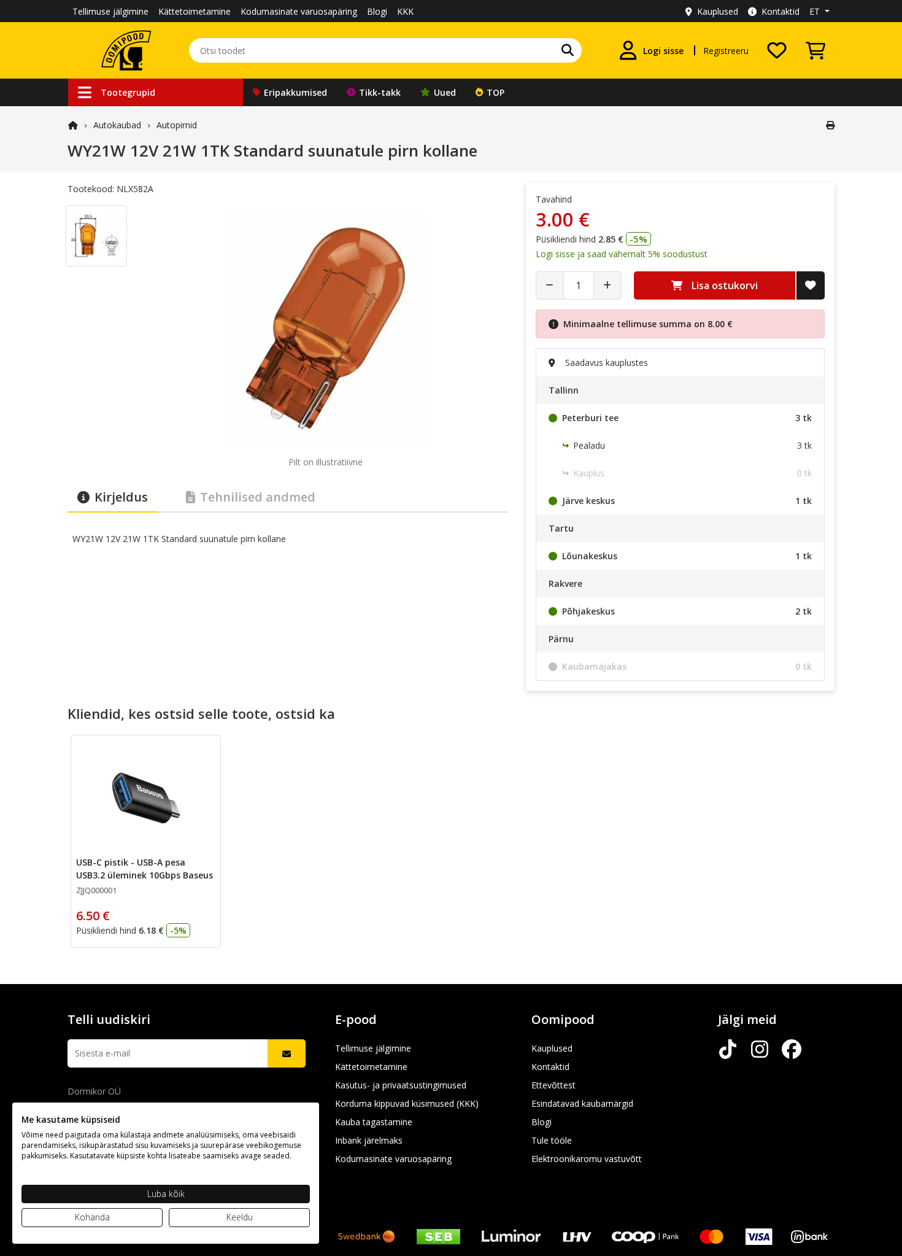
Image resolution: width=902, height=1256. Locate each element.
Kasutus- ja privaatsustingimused (400, 1085)
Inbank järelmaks (369, 1140)
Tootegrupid (128, 92)
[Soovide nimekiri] (777, 50)
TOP (495, 92)
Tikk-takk (380, 92)
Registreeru (726, 50)
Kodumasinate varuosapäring (299, 11)
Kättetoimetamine (194, 11)
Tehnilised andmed (257, 497)
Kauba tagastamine (373, 1122)
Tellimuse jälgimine (110, 11)
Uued (445, 92)
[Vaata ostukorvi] (815, 50)
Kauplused (717, 11)
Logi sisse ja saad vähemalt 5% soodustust (621, 254)
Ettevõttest (553, 1085)
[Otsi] (567, 50)
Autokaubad (117, 125)
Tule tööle (551, 1140)
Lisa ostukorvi (725, 285)
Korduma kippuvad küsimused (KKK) (407, 1103)
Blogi (377, 11)
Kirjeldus (121, 497)
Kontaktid (780, 11)
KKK (405, 11)
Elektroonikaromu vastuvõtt (586, 1159)
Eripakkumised (295, 92)
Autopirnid (176, 125)
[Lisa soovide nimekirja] (810, 285)
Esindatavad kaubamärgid (582, 1103)
